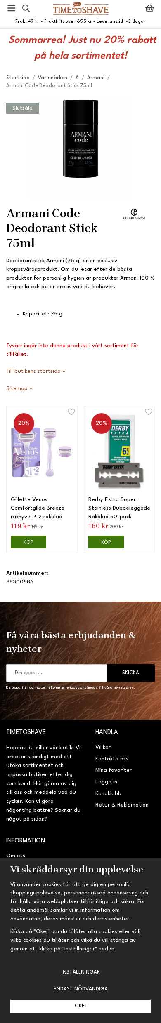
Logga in (106, 782)
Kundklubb (108, 793)
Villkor (103, 747)
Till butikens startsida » (35, 371)
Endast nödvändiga (81, 989)
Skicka (130, 672)
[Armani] (134, 213)
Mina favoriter (113, 770)
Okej (81, 1006)
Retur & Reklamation (122, 805)
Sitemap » (19, 388)
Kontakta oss (111, 759)
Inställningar (81, 972)
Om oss (15, 855)
